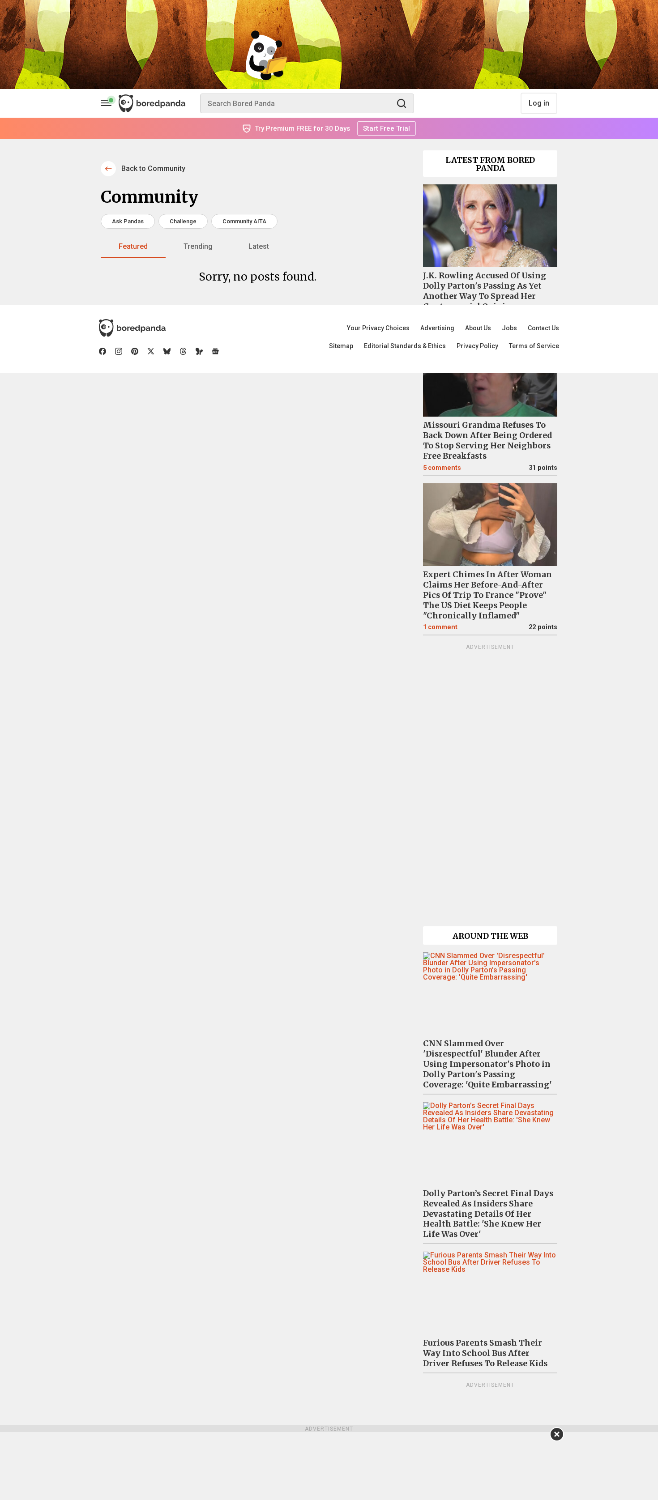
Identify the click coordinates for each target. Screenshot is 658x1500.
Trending (198, 246)
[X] (150, 351)
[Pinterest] (134, 351)
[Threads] (183, 351)
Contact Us (543, 328)
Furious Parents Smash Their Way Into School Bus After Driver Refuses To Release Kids (485, 1353)
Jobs (509, 328)
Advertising (437, 328)
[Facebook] (102, 351)
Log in (539, 103)
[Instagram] (118, 351)
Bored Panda (132, 328)
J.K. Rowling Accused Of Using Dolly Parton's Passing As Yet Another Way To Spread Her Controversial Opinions (484, 291)
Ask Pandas (128, 221)
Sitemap (341, 345)
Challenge (183, 221)
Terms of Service (534, 345)
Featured (133, 246)
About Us (478, 328)
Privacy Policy (477, 345)
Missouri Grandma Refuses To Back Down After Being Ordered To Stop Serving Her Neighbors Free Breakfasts (487, 440)
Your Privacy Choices (378, 328)
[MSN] (199, 351)
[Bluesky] (167, 351)
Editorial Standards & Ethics (405, 345)
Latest (258, 246)
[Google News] (215, 351)
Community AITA (244, 221)
